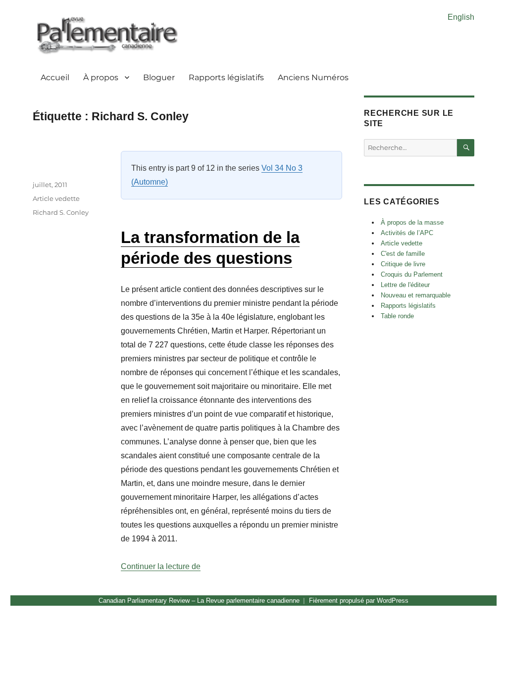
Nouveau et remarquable (416, 295)
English (461, 17)
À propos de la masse (412, 222)
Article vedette (56, 198)
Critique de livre (403, 264)
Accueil (55, 77)
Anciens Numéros (313, 77)
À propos (100, 77)
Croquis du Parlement (412, 274)
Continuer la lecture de (161, 566)
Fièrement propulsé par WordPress (358, 600)
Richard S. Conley (61, 212)
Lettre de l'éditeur (405, 285)
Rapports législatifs (226, 77)
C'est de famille (403, 253)
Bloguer (159, 77)
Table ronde (397, 316)
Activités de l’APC (407, 233)
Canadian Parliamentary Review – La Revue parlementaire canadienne (199, 600)
